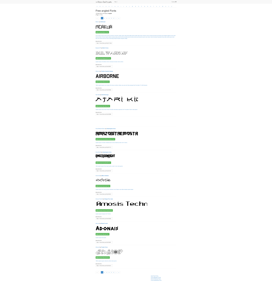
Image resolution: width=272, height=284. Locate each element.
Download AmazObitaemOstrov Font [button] (106, 139)
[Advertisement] (121, 121)
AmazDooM (98, 152)
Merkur (97, 21)
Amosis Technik (99, 199)
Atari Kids (98, 94)
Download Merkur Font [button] (103, 32)
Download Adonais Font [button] (103, 234)
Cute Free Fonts (154, 276)
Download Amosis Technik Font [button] (105, 210)
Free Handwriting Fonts (156, 280)
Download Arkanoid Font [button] (103, 257)
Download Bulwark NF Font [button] (104, 58)
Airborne (97, 71)
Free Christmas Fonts (156, 278)
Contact (173, 1)
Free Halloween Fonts (156, 277)
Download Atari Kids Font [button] (103, 106)
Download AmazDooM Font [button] (104, 162)
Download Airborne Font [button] (103, 81)
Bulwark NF (98, 48)
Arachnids (98, 175)
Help (115, 1)
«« (97, 18)
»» (118, 18)
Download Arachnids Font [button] (103, 186)
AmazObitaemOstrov (100, 128)
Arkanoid (98, 247)
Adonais (97, 223)
